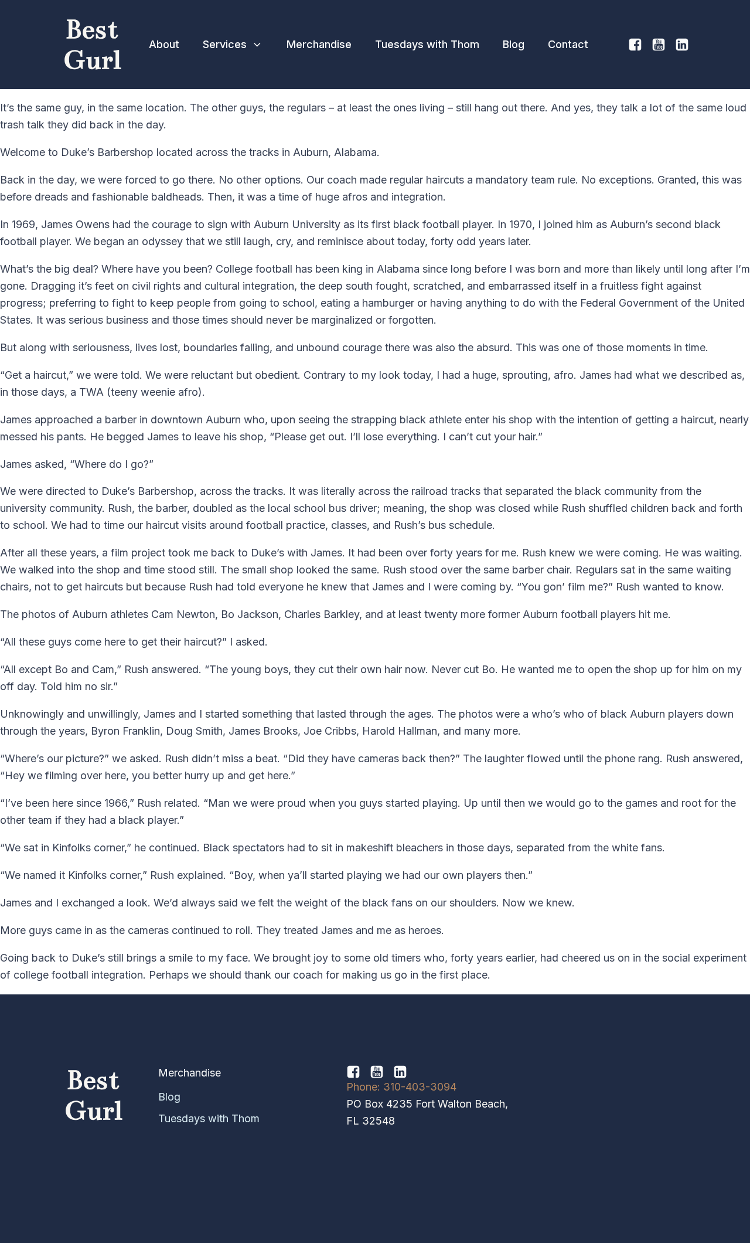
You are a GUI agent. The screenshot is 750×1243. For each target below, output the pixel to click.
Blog (513, 44)
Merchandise (319, 44)
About (164, 44)
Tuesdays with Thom (427, 44)
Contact (568, 44)
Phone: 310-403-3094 (401, 1087)
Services (225, 44)
